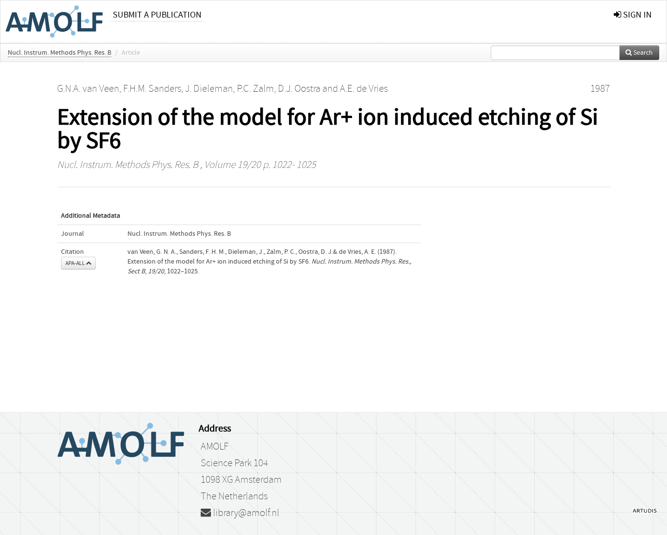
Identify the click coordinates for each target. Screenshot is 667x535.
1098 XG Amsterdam (241, 480)
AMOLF (215, 447)
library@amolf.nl (245, 513)
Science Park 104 (234, 463)
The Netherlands (234, 496)
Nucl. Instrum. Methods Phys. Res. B (59, 53)
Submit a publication (157, 15)
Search (642, 53)
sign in (636, 15)
